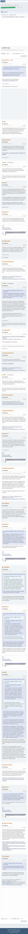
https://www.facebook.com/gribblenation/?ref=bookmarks (13, 279)
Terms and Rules (13, 929)
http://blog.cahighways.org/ (7, 882)
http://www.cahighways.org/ (7, 881)
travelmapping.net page (7, 229)
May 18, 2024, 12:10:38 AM (7, 471)
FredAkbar (6, 503)
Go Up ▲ (19, 929)
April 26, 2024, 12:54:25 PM (7, 143)
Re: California (5, 62)
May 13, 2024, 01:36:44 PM (7, 356)
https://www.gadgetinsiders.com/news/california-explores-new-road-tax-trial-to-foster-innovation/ (13, 403)
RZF (4, 121)
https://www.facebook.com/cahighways (14, 884)
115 (23, 53)
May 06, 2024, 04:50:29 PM (7, 186)
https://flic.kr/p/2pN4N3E (7, 363)
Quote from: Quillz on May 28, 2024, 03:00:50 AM (13, 794)
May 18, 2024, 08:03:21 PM (7, 527)
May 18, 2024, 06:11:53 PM (7, 507)
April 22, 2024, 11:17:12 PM (7, 125)
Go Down (3, 53)
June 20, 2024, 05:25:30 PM (7, 827)
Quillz (5, 672)
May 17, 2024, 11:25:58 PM (7, 437)
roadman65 (6, 330)
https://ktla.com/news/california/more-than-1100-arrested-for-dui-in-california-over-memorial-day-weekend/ (13, 779)
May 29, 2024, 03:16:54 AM (7, 790)
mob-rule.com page (6, 227)
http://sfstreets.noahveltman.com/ (10, 80)
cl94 (4, 162)
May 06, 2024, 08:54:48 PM (7, 215)
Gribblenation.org (5, 276)
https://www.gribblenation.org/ (16, 276)
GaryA (5, 183)
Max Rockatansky (8, 261)
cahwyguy (6, 856)
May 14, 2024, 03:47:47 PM (7, 378)
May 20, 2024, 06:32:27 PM (7, 610)
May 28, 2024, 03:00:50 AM (7, 676)
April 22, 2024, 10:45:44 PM (7, 63)
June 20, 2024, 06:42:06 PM (7, 860)
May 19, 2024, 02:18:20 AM (7, 570)
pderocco (6, 212)
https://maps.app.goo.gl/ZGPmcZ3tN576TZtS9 (12, 202)
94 (15, 53)
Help (8, 929)
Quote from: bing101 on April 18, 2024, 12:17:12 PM (14, 67)
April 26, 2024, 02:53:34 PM (7, 166)
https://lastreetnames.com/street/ (11, 68)
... (12, 53)
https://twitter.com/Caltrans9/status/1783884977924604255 (13, 153)
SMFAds (11, 932)
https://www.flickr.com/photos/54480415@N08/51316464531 (13, 337)
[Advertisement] (14, 32)
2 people (3, 207)
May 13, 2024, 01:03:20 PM (7, 333)
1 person (3, 83)
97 (20, 53)
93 (13, 53)
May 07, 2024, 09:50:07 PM (7, 265)
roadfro (16, 16)
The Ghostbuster (8, 395)
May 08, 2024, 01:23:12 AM (7, 287)
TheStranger (6, 241)
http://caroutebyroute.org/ (7, 883)
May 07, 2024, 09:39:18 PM (7, 244)
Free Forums (16, 932)
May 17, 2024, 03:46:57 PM (7, 398)
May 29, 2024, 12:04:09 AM (7, 768)
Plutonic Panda (7, 765)
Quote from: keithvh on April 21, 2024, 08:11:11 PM (14, 679)
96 (18, 53)
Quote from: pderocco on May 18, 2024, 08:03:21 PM (14, 574)
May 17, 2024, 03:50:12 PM (7, 414)
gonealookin (7, 140)
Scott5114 (6, 60)
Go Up (2, 918)
